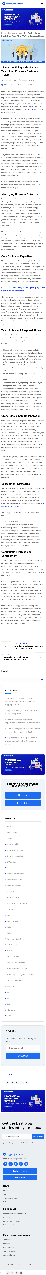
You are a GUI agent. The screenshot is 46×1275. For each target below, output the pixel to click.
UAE (9, 992)
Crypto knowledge (15, 850)
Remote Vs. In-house (16, 962)
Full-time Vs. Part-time (17, 903)
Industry (10, 933)
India (9, 927)
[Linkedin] (16, 1164)
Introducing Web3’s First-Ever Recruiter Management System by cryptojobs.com (20, 701)
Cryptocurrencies (15, 856)
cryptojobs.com (10, 80)
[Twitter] (10, 1164)
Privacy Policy (31, 1143)
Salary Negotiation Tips (17, 968)
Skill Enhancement (15, 980)
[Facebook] (5, 1164)
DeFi (9, 868)
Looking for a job (23, 795)
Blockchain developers (13, 350)
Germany (11, 909)
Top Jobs (11, 986)
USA (9, 1004)
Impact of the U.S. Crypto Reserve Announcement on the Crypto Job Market (21, 741)
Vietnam (11, 1010)
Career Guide (13, 844)
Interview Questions (15, 939)
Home (3, 33)
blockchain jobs (31, 109)
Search (4, 671)
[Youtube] (26, 1164)
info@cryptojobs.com (17, 1159)
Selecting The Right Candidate (20, 974)
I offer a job (23, 802)
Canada (10, 838)
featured (11, 891)
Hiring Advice (12, 921)
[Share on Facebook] (12, 1273)
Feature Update (14, 885)
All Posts (7, 85)
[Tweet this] (8, 1273)
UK (8, 998)
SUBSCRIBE (23, 1056)
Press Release (13, 956)
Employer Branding (15, 874)
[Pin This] (17, 1273)
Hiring (9, 915)
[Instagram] (21, 1164)
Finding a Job (13, 897)
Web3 (9, 1016)
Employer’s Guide (15, 33)
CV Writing (11, 862)
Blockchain (12, 832)
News (9, 951)
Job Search (12, 945)
